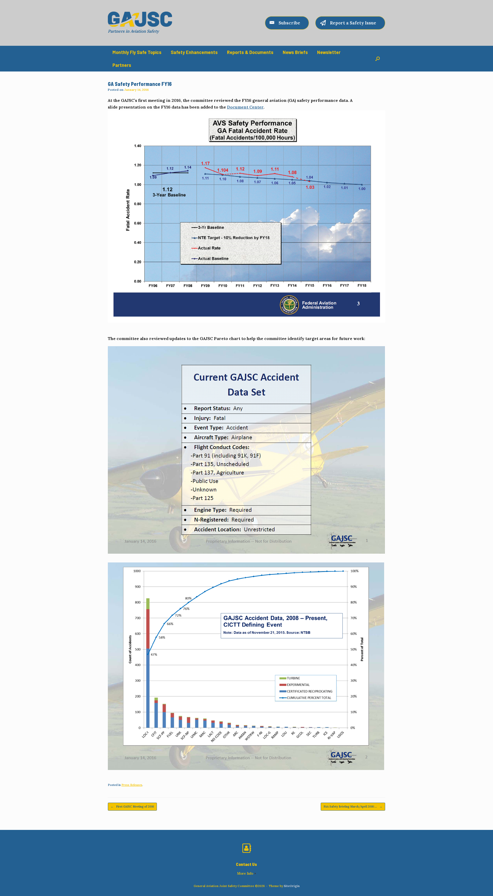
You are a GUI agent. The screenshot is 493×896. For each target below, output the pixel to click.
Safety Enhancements (194, 52)
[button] (377, 58)
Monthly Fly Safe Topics (137, 52)
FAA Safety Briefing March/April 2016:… (353, 806)
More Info (245, 873)
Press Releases (131, 785)
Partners (121, 65)
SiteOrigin (292, 886)
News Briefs (295, 52)
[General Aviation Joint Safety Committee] (140, 19)
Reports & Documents (250, 52)
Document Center (245, 107)
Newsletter (328, 52)
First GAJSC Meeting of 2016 (132, 806)
